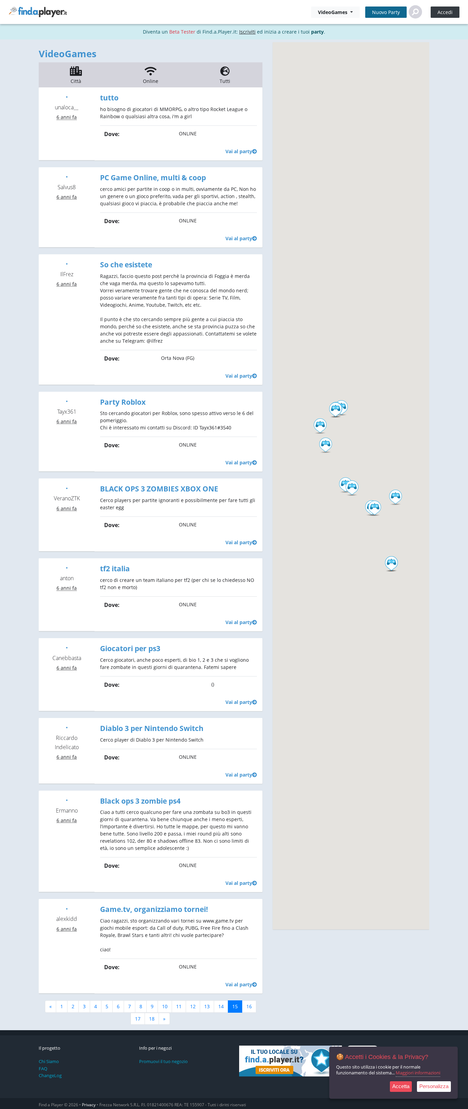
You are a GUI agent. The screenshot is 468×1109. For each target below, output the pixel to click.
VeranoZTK (67, 498)
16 (249, 1006)
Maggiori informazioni (418, 1073)
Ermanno (67, 810)
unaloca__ (66, 107)
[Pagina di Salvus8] (66, 176)
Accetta (400, 1086)
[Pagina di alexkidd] (66, 908)
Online (150, 81)
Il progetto (49, 1048)
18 (152, 1018)
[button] (325, 445)
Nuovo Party (386, 12)
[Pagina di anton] (66, 567)
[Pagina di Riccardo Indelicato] (66, 727)
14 (221, 1006)
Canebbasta (66, 658)
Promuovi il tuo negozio (163, 1061)
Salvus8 (67, 187)
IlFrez (66, 274)
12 (193, 1006)
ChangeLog (50, 1075)
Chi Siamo (49, 1061)
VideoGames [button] (333, 12)
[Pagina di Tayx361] (66, 401)
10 (165, 1006)
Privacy (89, 1105)
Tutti (225, 81)
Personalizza (433, 1086)
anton (67, 578)
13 (207, 1006)
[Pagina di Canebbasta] (66, 647)
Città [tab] (76, 81)
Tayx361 (66, 411)
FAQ (43, 1068)
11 (179, 1006)
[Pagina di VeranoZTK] (66, 487)
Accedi (445, 12)
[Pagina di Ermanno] (66, 799)
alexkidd (66, 919)
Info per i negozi (155, 1048)
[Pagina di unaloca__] (66, 96)
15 (235, 1006)
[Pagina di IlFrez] (66, 263)
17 (137, 1018)
